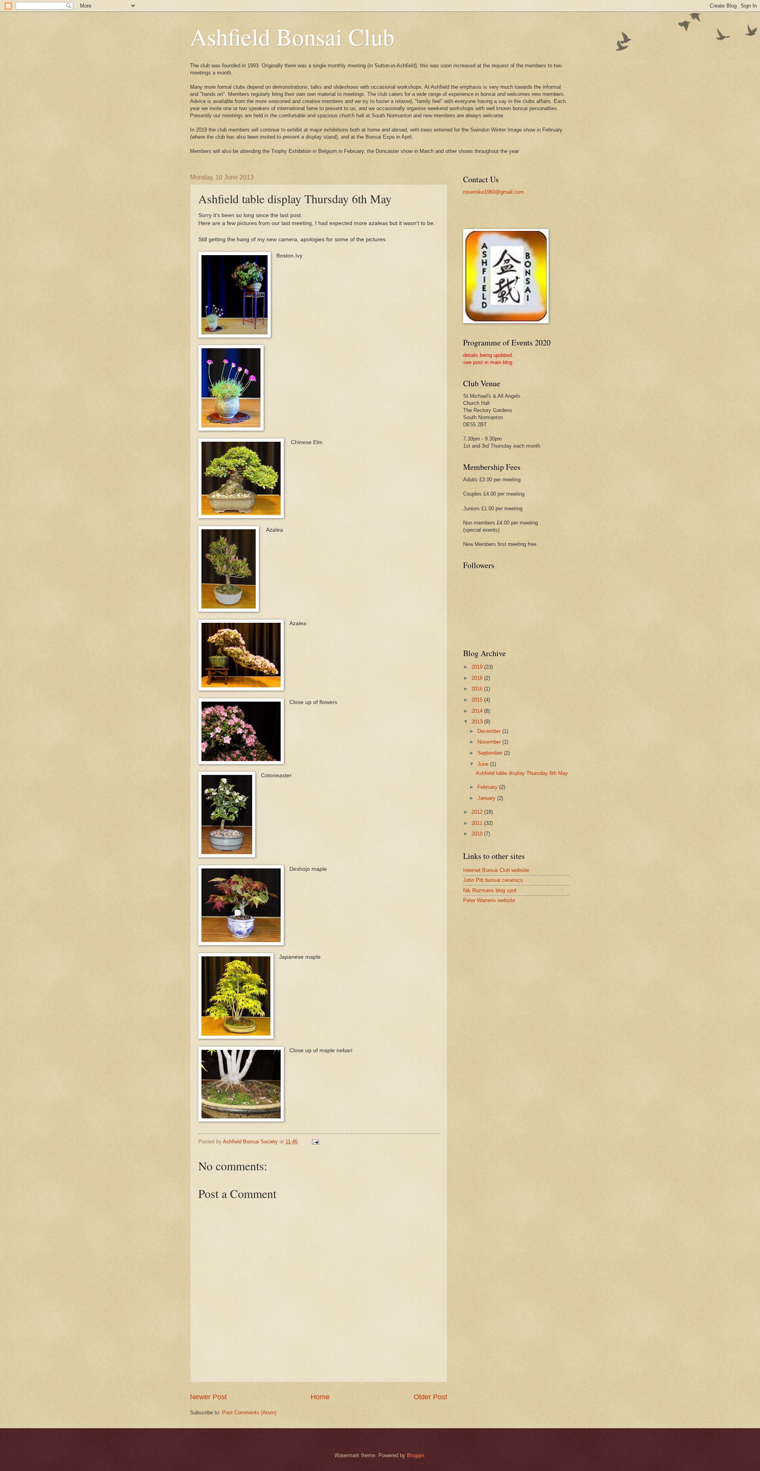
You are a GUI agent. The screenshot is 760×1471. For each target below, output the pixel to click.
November (489, 742)
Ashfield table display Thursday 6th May (522, 773)
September (490, 753)
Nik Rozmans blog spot (490, 890)
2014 (477, 711)
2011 (477, 823)
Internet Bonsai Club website (496, 870)
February (488, 787)
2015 (477, 700)
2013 (477, 722)
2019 (477, 667)
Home (320, 1397)
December (489, 731)
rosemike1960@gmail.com (493, 192)
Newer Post (208, 1397)
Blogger (415, 1455)
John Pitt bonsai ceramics (493, 880)
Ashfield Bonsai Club (292, 36)
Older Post (430, 1397)
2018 (477, 678)
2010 (477, 834)
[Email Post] (315, 1142)
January (487, 798)
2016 (477, 689)
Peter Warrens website (489, 900)
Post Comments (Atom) (249, 1413)
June (483, 764)
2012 (477, 812)
